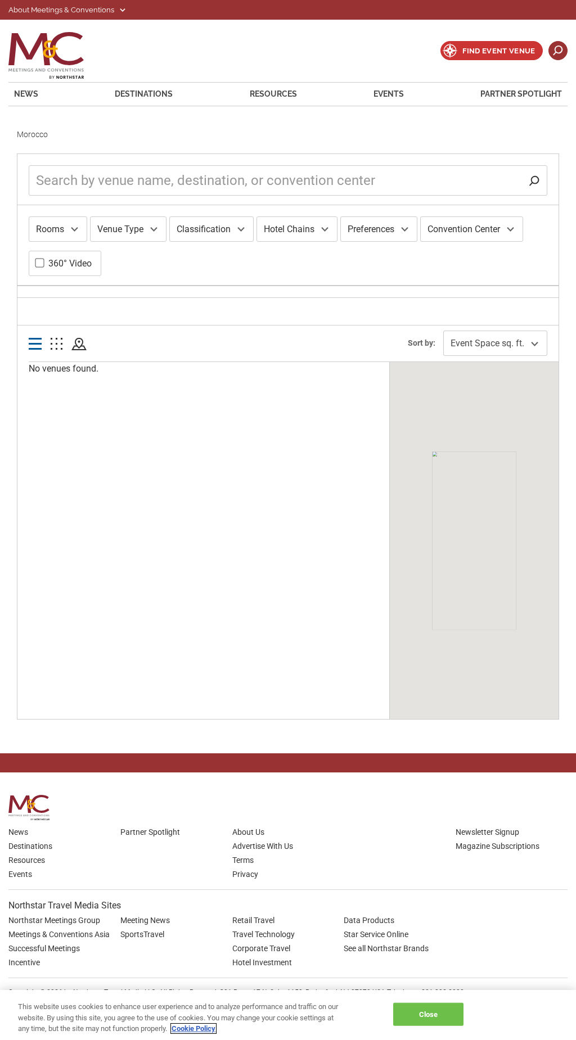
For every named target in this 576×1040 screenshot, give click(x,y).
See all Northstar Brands (386, 948)
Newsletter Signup (487, 832)
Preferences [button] (371, 229)
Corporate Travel (261, 948)
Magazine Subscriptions (497, 846)
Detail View (35, 344)
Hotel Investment (262, 962)
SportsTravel (142, 934)
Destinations (144, 93)
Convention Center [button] (464, 229)
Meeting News (145, 920)
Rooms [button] (50, 229)
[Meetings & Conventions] (32, 807)
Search (558, 50)
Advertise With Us (262, 846)
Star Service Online (376, 934)
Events (389, 93)
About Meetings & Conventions (62, 10)
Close (428, 1014)
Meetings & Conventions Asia (59, 934)
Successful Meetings (44, 948)
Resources (273, 93)
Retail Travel (253, 920)
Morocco (32, 134)
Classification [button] (204, 229)
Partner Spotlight (521, 93)
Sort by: (421, 342)
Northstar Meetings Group (54, 920)
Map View (79, 344)
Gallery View (56, 344)
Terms (243, 860)
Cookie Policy (193, 1028)
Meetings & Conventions (53, 55)
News (26, 93)
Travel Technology (263, 934)
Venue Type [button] (120, 229)
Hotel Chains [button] (289, 229)
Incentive (24, 962)
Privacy (245, 874)
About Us (248, 832)
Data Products (369, 920)
